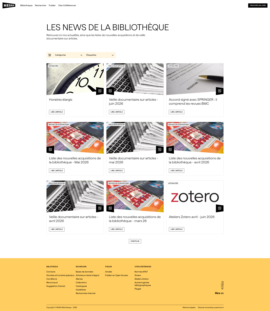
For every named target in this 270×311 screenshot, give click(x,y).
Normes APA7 (141, 271)
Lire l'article (57, 112)
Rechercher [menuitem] (40, 5)
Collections (81, 282)
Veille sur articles (117, 66)
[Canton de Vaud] (222, 285)
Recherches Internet (86, 293)
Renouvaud (51, 282)
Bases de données (84, 271)
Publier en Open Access (116, 275)
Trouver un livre (258, 5)
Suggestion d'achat (55, 286)
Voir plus (135, 241)
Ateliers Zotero (142, 279)
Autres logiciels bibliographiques (143, 283)
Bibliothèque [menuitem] (26, 5)
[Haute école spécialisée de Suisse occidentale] (219, 293)
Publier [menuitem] (52, 5)
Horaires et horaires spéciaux (60, 275)
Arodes (108, 271)
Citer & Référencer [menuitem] (67, 5)
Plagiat (138, 289)
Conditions (51, 279)
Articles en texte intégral (87, 275)
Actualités (53, 66)
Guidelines (81, 289)
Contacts (50, 271)
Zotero (138, 275)
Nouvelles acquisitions (59, 124)
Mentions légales (189, 307)
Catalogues (81, 286)
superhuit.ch (219, 307)
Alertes (79, 279)
